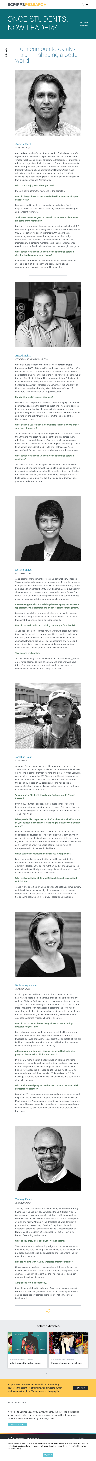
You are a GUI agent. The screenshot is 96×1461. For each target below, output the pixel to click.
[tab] (46, 1373)
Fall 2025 (84, 22)
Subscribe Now (17, 1424)
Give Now (80, 1388)
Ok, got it (48, 1455)
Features (84, 25)
